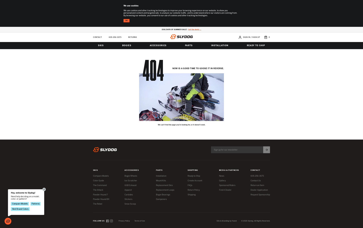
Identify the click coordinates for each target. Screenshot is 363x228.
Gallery (222, 180)
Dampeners (161, 199)
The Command (100, 185)
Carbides (128, 194)
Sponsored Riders (227, 185)
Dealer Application (259, 190)
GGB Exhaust (130, 185)
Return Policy (194, 190)
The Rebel (97, 204)
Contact (97, 37)
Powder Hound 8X (101, 199)
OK (126, 20)
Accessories (158, 45)
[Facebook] (107, 221)
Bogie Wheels (130, 176)
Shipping (192, 194)
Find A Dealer (225, 190)
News (221, 176)
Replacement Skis (164, 185)
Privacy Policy (124, 221)
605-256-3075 (115, 37)
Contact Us (256, 180)
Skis (101, 45)
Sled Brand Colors (20, 209)
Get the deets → (194, 30)
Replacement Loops (165, 190)
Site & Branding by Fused (227, 221)
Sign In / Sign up (251, 37)
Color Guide (98, 180)
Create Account (195, 180)
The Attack (98, 190)
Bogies (126, 45)
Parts (189, 45)
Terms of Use (139, 221)
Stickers (128, 199)
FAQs (190, 185)
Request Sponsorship (260, 194)
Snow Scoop (130, 204)
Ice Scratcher (130, 180)
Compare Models (101, 176)
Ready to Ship (256, 45)
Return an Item (257, 185)
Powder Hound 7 (100, 194)
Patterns (35, 203)
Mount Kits (161, 180)
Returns (132, 37)
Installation (219, 45)
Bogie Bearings (163, 194)
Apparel (128, 190)
